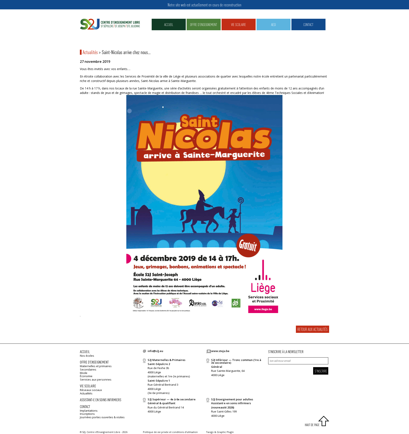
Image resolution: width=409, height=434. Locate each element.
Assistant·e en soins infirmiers (100, 399)
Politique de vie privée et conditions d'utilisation (170, 432)
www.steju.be (220, 351)
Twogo (210, 432)
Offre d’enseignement (203, 24)
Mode (83, 373)
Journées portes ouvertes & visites (102, 417)
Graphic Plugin (225, 432)
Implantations (89, 410)
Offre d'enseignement (94, 361)
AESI (273, 24)
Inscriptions (87, 414)
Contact (308, 24)
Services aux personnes (95, 379)
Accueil (168, 24)
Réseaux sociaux (91, 390)
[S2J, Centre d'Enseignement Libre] (110, 24)
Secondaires (88, 369)
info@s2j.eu (155, 351)
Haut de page (312, 425)
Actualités (90, 52)
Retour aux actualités (312, 329)
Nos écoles (87, 356)
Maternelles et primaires (96, 366)
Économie (86, 376)
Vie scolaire (238, 24)
